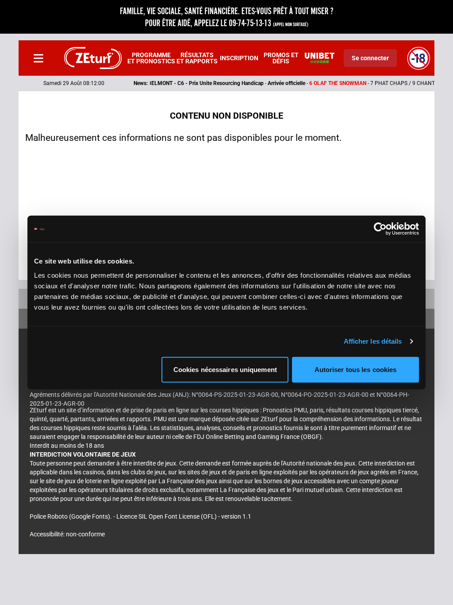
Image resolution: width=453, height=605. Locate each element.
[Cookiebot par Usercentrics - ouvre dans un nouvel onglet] (380, 229)
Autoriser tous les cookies (356, 369)
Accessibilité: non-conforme (67, 534)
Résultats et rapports (197, 58)
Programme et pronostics (151, 58)
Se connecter (370, 58)
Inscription (239, 58)
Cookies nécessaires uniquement (225, 369)
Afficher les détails (373, 341)
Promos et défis (281, 58)
